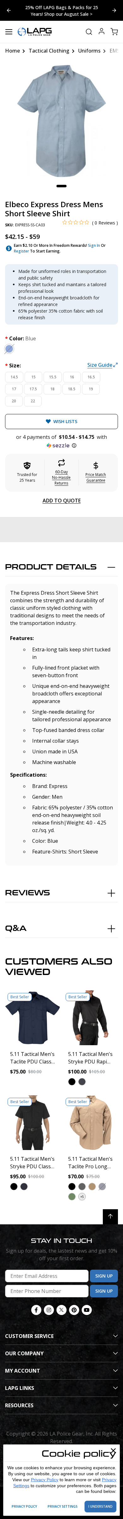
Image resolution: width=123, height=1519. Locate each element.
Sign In (94, 245)
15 (33, 377)
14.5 (14, 377)
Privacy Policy (44, 1479)
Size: (13, 365)
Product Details (51, 567)
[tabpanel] (61, 121)
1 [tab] (61, 186)
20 (14, 401)
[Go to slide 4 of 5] (114, 10)
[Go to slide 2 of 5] (9, 10)
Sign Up (104, 1276)
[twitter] (61, 1310)
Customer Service (29, 1336)
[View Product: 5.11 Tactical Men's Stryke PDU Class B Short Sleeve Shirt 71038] (32, 1122)
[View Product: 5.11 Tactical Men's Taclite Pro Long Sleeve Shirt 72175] (90, 1122)
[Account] (101, 32)
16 (72, 377)
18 (52, 389)
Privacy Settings (63, 1506)
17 (14, 389)
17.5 (33, 389)
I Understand (100, 1506)
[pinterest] (74, 1310)
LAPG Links (19, 1388)
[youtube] (87, 1310)
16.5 (91, 377)
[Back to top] (110, 1216)
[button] (61, 441)
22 (33, 401)
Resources (19, 1405)
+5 (82, 1196)
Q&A (15, 928)
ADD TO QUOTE (62, 500)
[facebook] (36, 1310)
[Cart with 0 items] (114, 32)
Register (21, 251)
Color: (20, 338)
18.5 (71, 389)
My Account (22, 1370)
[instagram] (49, 1310)
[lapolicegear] (35, 32)
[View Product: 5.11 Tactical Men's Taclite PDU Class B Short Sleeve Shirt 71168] (32, 1017)
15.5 (52, 377)
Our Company (24, 1353)
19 (91, 389)
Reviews (27, 893)
